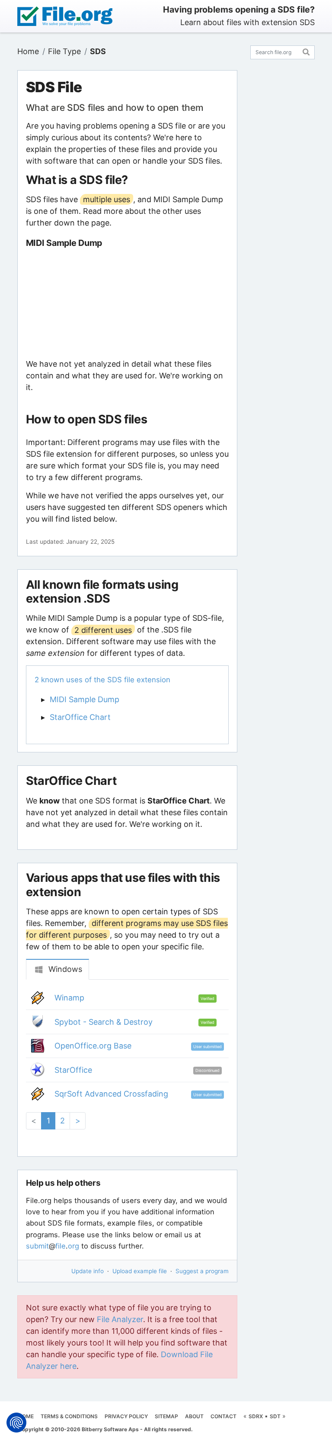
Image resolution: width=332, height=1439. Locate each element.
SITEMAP (166, 1416)
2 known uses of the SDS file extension (102, 679)
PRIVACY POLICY (126, 1416)
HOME (26, 1416)
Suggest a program (202, 1271)
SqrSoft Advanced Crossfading (111, 1093)
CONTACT (223, 1416)
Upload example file (139, 1271)
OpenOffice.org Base (92, 1045)
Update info (87, 1271)
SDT (275, 1416)
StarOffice (73, 1069)
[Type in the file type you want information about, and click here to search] (306, 51)
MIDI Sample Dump (84, 699)
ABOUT (194, 1416)
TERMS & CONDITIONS (69, 1416)
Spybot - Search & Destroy (103, 1021)
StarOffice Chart (80, 717)
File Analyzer (120, 1319)
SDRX (256, 1416)
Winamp (69, 997)
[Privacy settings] (16, 1423)
